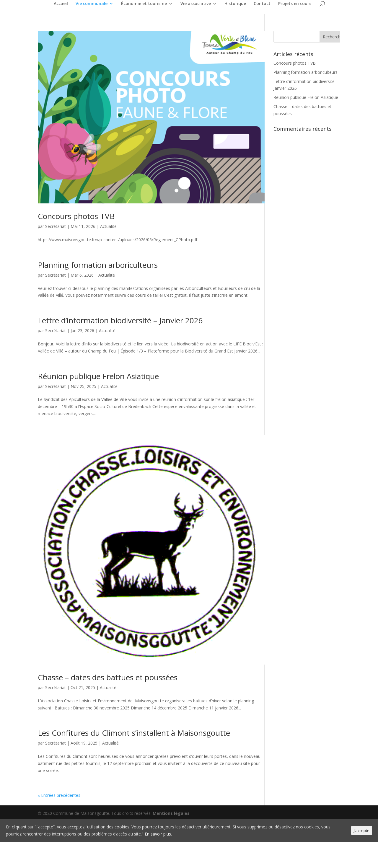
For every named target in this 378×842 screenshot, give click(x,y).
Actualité (108, 226)
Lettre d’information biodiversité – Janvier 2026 (120, 320)
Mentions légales (171, 813)
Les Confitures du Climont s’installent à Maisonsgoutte (134, 732)
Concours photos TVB (76, 216)
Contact (262, 3)
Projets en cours (294, 3)
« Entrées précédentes (59, 795)
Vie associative (195, 3)
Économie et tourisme (144, 3)
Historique (235, 3)
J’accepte (361, 830)
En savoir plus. (158, 834)
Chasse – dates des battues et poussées (107, 677)
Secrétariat (55, 226)
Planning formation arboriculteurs (98, 265)
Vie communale (91, 3)
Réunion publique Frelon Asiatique (98, 376)
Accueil (61, 3)
